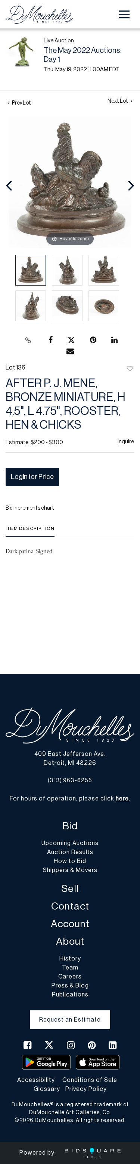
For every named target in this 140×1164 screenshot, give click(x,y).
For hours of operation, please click (69, 799)
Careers (70, 977)
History (70, 959)
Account (70, 924)
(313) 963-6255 (70, 780)
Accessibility (36, 1080)
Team (70, 968)
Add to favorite (129, 369)
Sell (70, 889)
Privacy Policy (86, 1089)
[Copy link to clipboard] (28, 340)
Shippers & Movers (70, 870)
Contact (70, 906)
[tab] (30, 531)
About (70, 942)
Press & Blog (70, 986)
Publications (70, 995)
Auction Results (70, 852)
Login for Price (32, 476)
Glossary (47, 1089)
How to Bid (70, 861)
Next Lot (118, 101)
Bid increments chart (30, 508)
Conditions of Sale (89, 1080)
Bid (70, 826)
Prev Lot (21, 103)
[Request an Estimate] (70, 1014)
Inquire (126, 441)
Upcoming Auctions (70, 843)
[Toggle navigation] (124, 14)
